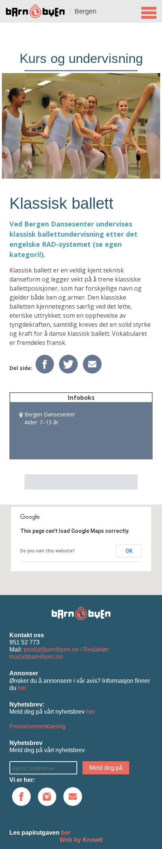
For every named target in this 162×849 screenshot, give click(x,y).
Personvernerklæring (37, 726)
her (22, 688)
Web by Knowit (81, 840)
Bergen (85, 11)
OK (129, 551)
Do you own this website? (47, 551)
